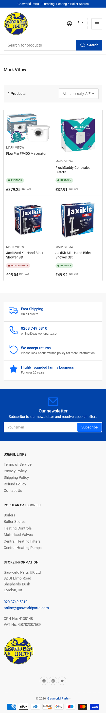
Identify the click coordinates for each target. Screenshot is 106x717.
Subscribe (89, 427)
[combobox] (53, 45)
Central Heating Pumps (23, 548)
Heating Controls (18, 528)
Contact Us (13, 490)
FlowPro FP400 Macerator (26, 153)
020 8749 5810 (15, 602)
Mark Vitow (15, 147)
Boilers (9, 515)
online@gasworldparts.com (26, 608)
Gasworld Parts (58, 698)
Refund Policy (15, 484)
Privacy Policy (15, 471)
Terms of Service (18, 464)
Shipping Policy (16, 477)
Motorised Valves (18, 534)
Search (92, 45)
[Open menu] (96, 23)
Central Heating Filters (22, 541)
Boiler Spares (15, 521)
